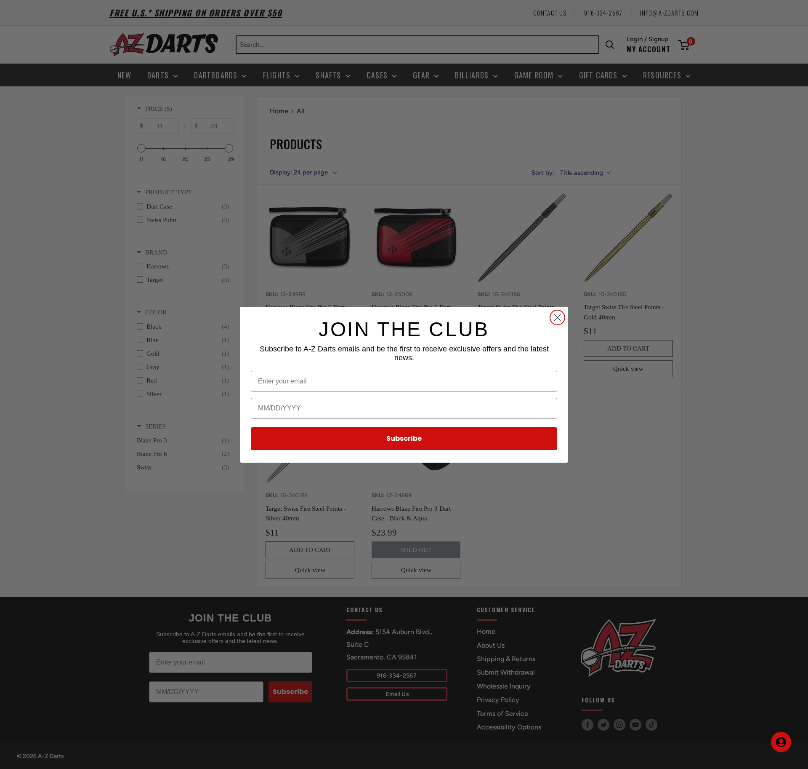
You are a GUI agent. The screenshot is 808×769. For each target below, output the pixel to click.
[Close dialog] (557, 317)
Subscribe (404, 438)
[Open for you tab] (781, 742)
